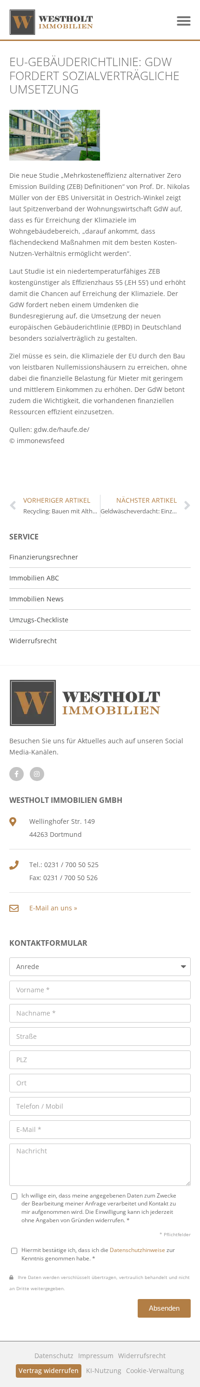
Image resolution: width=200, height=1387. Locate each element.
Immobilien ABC (34, 577)
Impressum (95, 1355)
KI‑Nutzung (103, 1370)
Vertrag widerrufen (49, 1370)
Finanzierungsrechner (43, 556)
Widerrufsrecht (142, 1355)
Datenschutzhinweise (137, 1249)
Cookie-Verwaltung (155, 1370)
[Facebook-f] (16, 774)
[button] (184, 21)
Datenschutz (53, 1355)
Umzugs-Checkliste (38, 619)
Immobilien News (36, 598)
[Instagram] (37, 774)
